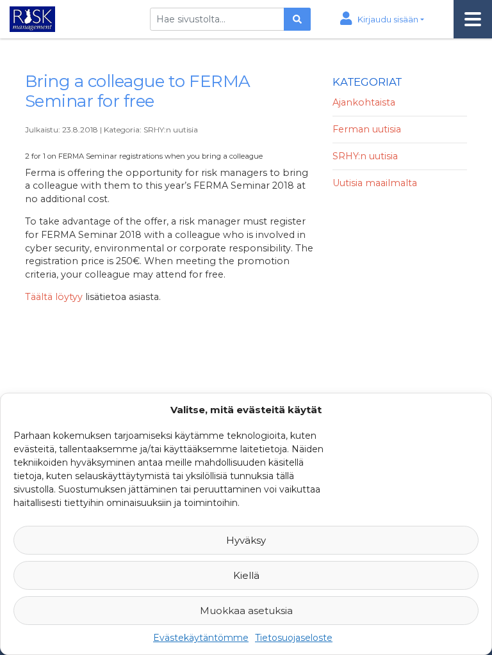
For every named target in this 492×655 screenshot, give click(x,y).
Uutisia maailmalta (374, 183)
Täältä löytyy (54, 297)
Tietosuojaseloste (293, 637)
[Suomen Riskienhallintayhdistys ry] (31, 18)
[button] (382, 19)
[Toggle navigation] (473, 19)
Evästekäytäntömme (201, 637)
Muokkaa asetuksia (246, 610)
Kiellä (246, 575)
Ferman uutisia (366, 129)
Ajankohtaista (363, 102)
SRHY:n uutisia (171, 129)
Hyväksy (246, 540)
